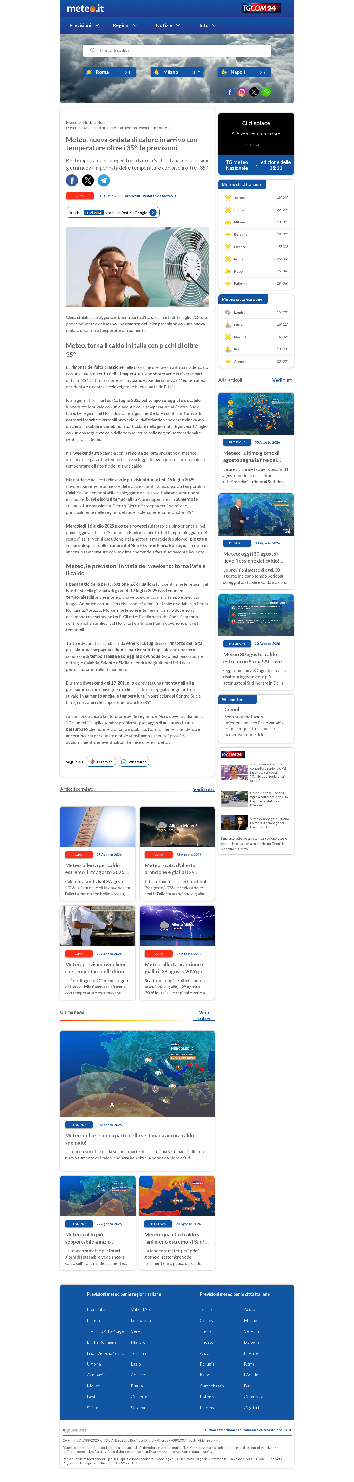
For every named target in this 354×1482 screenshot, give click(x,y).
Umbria (94, 1364)
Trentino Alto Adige (105, 1331)
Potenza (207, 1396)
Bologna (252, 1342)
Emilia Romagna (102, 1342)
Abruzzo (138, 1374)
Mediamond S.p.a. (100, 1459)
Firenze (251, 1353)
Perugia (207, 1364)
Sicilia (92, 1407)
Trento (206, 1331)
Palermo (208, 1407)
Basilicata (96, 1396)
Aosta (249, 1309)
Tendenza (79, 1124)
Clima (80, 195)
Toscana (138, 1353)
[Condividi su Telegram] (104, 185)
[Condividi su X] (88, 185)
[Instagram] (242, 92)
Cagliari (251, 1407)
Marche (138, 1342)
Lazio (136, 1364)
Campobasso (212, 1385)
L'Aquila (251, 1374)
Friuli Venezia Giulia (105, 1353)
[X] (254, 92)
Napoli (206, 1374)
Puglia (137, 1385)
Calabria (139, 1396)
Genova (207, 1320)
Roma (249, 1364)
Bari (248, 1385)
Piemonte (96, 1309)
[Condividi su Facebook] (72, 185)
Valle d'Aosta (143, 1309)
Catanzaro (253, 1396)
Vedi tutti (203, 789)
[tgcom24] (261, 8)
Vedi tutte (204, 1015)
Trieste (207, 1342)
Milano (250, 1320)
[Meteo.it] (85, 8)
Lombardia (141, 1320)
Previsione (237, 442)
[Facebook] (230, 92)
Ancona (207, 1353)
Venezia (251, 1331)
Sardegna (140, 1407)
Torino (206, 1309)
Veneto (138, 1331)
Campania (96, 1374)
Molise (93, 1385)
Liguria (93, 1320)
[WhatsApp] (266, 92)
